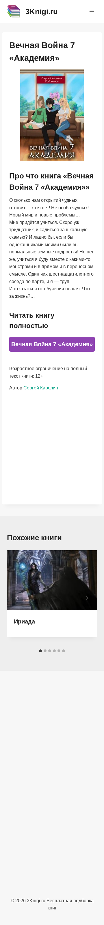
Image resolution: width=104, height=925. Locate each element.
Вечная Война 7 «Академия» (52, 344)
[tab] (40, 650)
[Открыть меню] (91, 11)
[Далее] (86, 598)
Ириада (24, 621)
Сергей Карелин (40, 387)
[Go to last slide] (17, 598)
